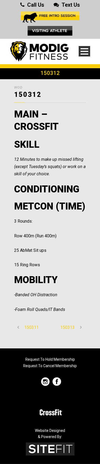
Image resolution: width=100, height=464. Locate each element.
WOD (18, 87)
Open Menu (84, 51)
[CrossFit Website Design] (50, 448)
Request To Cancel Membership (50, 366)
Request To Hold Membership (50, 359)
